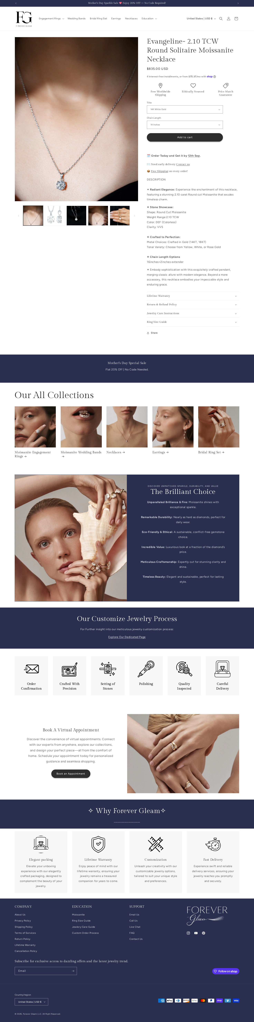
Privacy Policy (23, 920)
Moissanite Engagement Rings (33, 454)
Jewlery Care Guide (83, 926)
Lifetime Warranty (25, 945)
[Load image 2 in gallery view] (55, 216)
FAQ (132, 933)
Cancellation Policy (26, 951)
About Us (20, 914)
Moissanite (78, 914)
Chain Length (154, 118)
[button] (51, 18)
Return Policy (22, 939)
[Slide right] (134, 215)
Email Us (134, 914)
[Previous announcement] (16, 3)
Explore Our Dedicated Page (127, 637)
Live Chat (134, 926)
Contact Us (136, 939)
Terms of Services (25, 933)
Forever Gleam (30, 1014)
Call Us (133, 920)
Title (149, 102)
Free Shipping (159, 171)
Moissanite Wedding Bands (81, 452)
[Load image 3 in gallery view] (76, 216)
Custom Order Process (85, 933)
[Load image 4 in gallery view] (98, 216)
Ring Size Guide (81, 920)
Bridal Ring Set (209, 452)
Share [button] (154, 332)
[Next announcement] (238, 3)
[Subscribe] (73, 971)
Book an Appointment (71, 773)
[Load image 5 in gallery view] (120, 216)
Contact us (183, 164)
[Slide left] (18, 215)
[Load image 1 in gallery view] (33, 216)
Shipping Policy (24, 926)
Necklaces (113, 452)
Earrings (158, 452)
